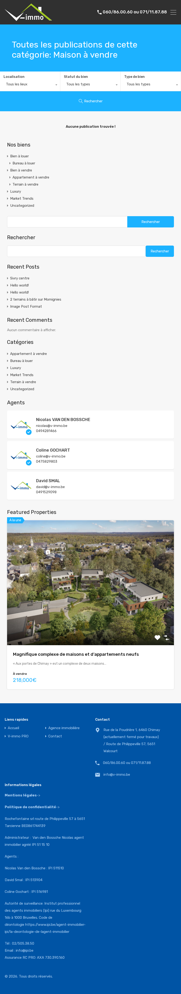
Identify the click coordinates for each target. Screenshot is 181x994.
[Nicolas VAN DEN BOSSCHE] (21, 433)
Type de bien (134, 77)
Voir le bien (90, 620)
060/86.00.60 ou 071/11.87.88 (135, 12)
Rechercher (21, 238)
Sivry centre (19, 278)
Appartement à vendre (30, 177)
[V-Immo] (28, 19)
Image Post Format (26, 306)
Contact (55, 736)
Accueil (13, 728)
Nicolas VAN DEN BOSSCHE (63, 419)
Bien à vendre (21, 170)
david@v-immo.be (50, 487)
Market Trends (21, 198)
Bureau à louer (23, 163)
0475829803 (46, 461)
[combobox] (30, 85)
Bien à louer (19, 156)
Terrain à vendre (25, 184)
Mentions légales (21, 795)
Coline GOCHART (53, 450)
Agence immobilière (64, 728)
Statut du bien (76, 77)
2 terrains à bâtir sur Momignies (35, 299)
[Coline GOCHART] (21, 463)
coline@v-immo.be (51, 456)
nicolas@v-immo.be (51, 426)
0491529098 (46, 492)
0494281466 (46, 431)
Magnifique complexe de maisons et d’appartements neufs (76, 654)
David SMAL (48, 480)
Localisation (14, 77)
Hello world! (19, 285)
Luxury (15, 191)
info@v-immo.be (116, 774)
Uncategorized (22, 205)
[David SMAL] (21, 494)
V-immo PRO (18, 736)
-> (32, 807)
